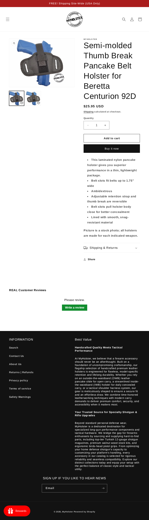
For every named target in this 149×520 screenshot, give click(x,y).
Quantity (89, 118)
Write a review (74, 307)
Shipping (89, 111)
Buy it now (112, 148)
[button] (8, 19)
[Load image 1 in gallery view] (16, 98)
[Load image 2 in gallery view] (33, 98)
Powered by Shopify (84, 512)
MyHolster (67, 512)
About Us (15, 364)
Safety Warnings (20, 396)
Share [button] (91, 259)
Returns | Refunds (21, 372)
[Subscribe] (103, 488)
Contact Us (16, 356)
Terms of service (20, 388)
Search (13, 347)
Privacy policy (18, 380)
